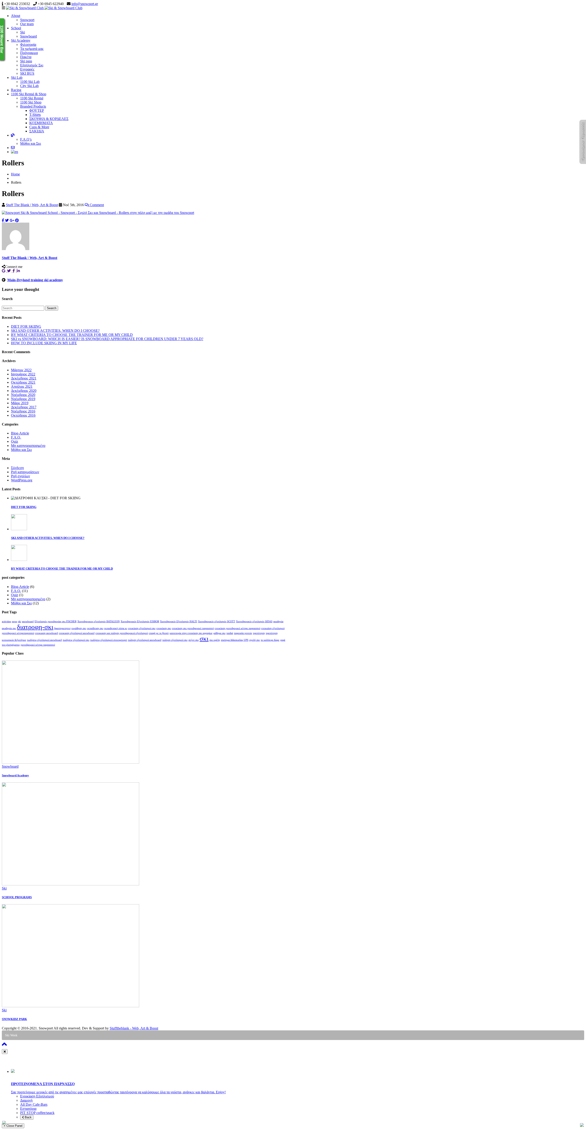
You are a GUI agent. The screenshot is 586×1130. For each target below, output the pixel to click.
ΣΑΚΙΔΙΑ (36, 131)
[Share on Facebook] (3, 220)
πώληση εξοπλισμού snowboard (144, 640)
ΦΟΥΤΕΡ (36, 110)
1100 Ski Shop (30, 102)
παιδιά (229, 633)
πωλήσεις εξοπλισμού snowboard (44, 640)
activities (6, 621)
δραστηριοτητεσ (62, 628)
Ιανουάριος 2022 (23, 374)
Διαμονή (26, 1100)
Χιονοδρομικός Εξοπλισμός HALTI (178, 621)
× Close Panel (13, 1125)
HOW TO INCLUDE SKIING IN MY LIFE (44, 343)
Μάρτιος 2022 (21, 370)
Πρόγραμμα (29, 53)
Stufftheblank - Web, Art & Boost (134, 1028)
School (16, 28)
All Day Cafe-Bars (33, 1104)
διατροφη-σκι (35, 627)
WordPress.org (21, 480)
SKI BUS (27, 73)
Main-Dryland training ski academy (35, 280)
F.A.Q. (16, 437)
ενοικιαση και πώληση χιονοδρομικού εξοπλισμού (121, 633)
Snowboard (28, 36)
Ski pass (26, 61)
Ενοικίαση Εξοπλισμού (37, 1096)
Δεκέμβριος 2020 (23, 391)
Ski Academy (20, 40)
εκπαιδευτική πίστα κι (115, 628)
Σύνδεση (17, 468)
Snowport (27, 20)
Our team (27, 24)
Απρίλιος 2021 (22, 386)
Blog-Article (20, 433)
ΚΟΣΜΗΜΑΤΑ (41, 123)
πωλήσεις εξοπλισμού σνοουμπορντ (108, 640)
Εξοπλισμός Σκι (31, 65)
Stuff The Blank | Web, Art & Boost (32, 205)
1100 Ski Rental (31, 98)
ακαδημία (278, 621)
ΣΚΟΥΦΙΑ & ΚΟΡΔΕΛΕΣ (48, 119)
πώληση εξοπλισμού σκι (174, 640)
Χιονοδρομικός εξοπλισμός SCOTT (216, 621)
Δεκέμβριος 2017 (23, 407)
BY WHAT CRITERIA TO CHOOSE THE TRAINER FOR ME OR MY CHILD (72, 335)
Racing (16, 90)
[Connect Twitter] (10, 271)
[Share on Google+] (12, 220)
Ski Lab (16, 77)
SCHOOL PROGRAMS (17, 897)
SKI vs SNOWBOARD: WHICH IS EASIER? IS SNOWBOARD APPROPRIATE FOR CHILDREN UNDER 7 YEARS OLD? (107, 339)
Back (28, 1117)
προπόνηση (259, 633)
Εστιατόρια (28, 1109)
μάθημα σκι (219, 633)
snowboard (28, 621)
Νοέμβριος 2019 (23, 399)
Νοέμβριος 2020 (23, 395)
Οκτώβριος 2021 (23, 382)
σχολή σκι (254, 640)
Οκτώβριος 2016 (23, 415)
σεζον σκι (193, 640)
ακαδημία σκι (9, 628)
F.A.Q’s (26, 139)
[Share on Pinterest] (17, 220)
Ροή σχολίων (20, 476)
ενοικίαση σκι (163, 628)
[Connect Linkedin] (19, 271)
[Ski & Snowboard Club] (44, 8)
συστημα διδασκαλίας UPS (234, 640)
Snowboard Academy (15, 775)
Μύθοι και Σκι (30, 143)
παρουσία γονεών (243, 633)
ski (19, 621)
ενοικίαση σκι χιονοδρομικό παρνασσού (193, 628)
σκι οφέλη (214, 640)
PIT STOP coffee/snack (37, 1113)
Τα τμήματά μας (31, 49)
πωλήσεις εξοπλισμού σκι (76, 640)
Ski (22, 32)
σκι (204, 638)
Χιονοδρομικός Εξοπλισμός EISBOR (140, 621)
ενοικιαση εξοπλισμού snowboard (77, 633)
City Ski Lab (29, 86)
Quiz (14, 441)
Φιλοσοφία (28, 44)
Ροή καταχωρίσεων (25, 472)
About (15, 16)
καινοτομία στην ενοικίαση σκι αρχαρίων (191, 633)
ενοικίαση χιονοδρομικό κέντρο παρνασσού (237, 628)
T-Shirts (35, 115)
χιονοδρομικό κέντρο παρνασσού (38, 645)
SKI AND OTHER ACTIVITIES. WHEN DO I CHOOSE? (55, 331)
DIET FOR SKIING (26, 326)
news (14, 621)
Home (15, 174)
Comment (96, 205)
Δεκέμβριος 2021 (23, 378)
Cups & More (39, 127)
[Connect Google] (4, 271)
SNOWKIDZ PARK (14, 1019)
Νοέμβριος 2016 (23, 411)
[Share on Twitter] (7, 220)
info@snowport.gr (84, 4)
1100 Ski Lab (30, 82)
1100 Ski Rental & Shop (28, 94)
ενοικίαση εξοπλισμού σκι (141, 628)
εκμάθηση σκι (78, 628)
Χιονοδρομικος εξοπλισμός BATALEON (98, 621)
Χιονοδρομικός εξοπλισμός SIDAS (254, 621)
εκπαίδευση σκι (95, 628)
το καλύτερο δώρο (270, 640)
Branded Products (33, 106)
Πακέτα (25, 57)
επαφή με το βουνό (159, 633)
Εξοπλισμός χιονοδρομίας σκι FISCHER (55, 621)
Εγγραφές (27, 69)
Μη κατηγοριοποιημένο (28, 446)
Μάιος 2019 (19, 403)
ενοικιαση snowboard (46, 633)
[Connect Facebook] (15, 271)
